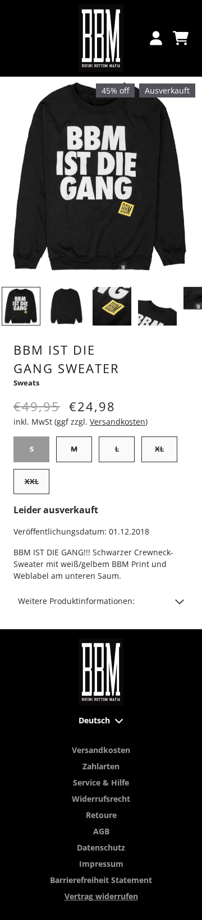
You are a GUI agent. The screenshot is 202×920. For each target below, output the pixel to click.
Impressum (101, 863)
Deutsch (94, 720)
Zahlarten (101, 766)
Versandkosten (117, 421)
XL (159, 449)
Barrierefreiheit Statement (101, 880)
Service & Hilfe (101, 782)
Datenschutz (101, 847)
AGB (101, 831)
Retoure (101, 815)
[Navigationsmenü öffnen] (21, 38)
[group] (21, 306)
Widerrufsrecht (101, 798)
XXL (32, 481)
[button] (101, 601)
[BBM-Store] (101, 38)
